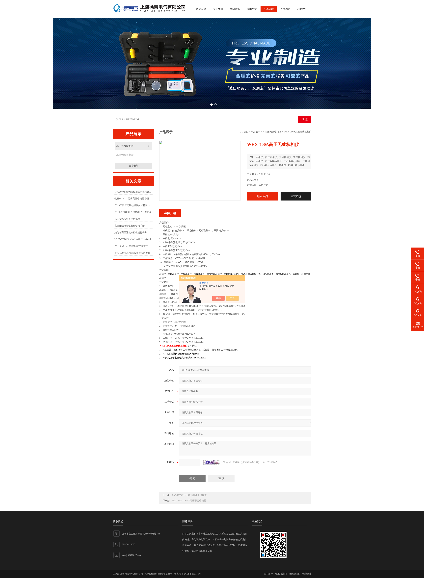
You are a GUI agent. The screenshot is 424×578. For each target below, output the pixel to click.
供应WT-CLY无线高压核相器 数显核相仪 (133, 198)
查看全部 (133, 165)
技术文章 (252, 9)
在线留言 (286, 9)
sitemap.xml (294, 574)
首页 (246, 131)
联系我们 (302, 9)
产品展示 (269, 9)
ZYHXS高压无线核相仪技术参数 (131, 246)
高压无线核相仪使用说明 (127, 219)
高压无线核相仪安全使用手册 (129, 226)
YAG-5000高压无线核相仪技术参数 (132, 253)
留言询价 (296, 196)
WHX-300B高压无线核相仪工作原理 (132, 212)
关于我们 (218, 9)
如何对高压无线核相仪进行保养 (130, 232)
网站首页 (201, 9)
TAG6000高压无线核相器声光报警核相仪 (133, 192)
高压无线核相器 (125, 154)
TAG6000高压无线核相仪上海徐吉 (189, 495)
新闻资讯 (235, 9)
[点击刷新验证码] (211, 462)
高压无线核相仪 (125, 146)
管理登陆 (306, 574)
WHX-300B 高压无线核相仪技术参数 (133, 239)
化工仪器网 (281, 574)
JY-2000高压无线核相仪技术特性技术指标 (133, 205)
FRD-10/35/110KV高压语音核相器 (189, 500)
